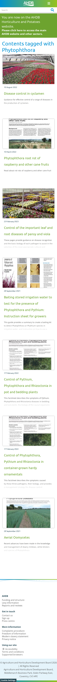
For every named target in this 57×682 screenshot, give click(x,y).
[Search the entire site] (51, 10)
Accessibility (11, 649)
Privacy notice (9, 639)
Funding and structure (13, 600)
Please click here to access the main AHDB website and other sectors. (24, 32)
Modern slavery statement (15, 636)
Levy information (10, 602)
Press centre (8, 621)
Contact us (7, 615)
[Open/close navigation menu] (49, 3)
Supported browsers (12, 654)
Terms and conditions (13, 651)
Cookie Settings (8, 680)
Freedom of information (14, 633)
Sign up (5, 618)
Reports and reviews (12, 605)
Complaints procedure (13, 630)
